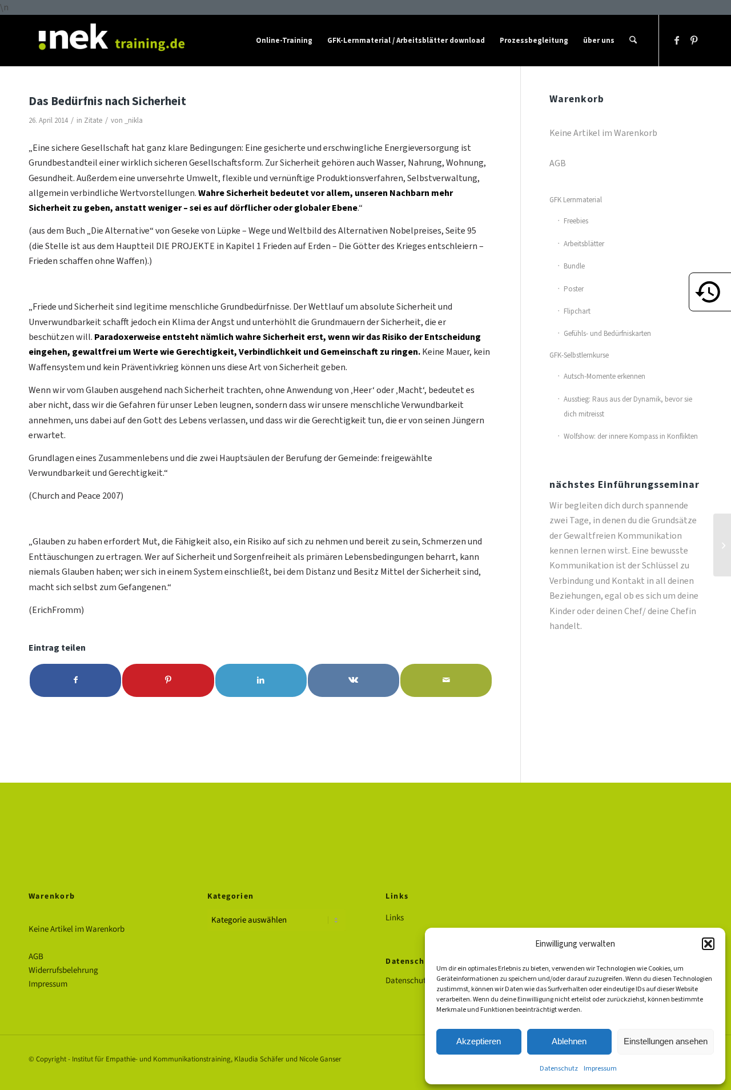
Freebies (576, 221)
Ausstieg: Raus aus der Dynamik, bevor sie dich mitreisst (628, 406)
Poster (574, 289)
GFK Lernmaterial (575, 200)
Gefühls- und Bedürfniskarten (607, 333)
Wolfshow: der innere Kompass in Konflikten (631, 436)
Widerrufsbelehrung (63, 970)
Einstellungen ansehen (666, 1041)
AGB (557, 163)
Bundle (574, 266)
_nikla (133, 120)
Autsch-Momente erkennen (604, 376)
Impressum (600, 1068)
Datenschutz (559, 1068)
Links (394, 918)
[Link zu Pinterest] (693, 40)
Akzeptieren (478, 1041)
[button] (708, 943)
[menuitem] (284, 40)
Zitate (93, 120)
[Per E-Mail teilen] (446, 680)
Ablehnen (569, 1041)
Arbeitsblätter (584, 244)
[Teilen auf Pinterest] (168, 680)
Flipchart (577, 311)
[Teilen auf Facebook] (75, 680)
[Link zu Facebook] (676, 40)
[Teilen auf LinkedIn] (261, 680)
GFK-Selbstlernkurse (579, 355)
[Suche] (633, 40)
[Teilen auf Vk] (353, 680)
